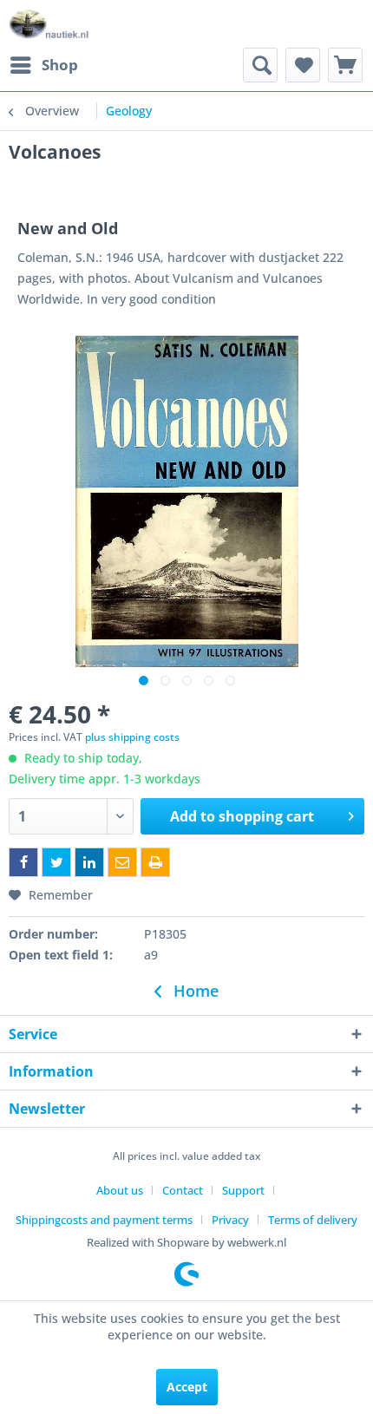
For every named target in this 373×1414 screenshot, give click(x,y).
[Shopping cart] (345, 65)
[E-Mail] (122, 862)
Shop (60, 65)
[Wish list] (302, 65)
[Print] (155, 862)
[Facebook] (23, 862)
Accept (187, 1386)
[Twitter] (56, 862)
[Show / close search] (260, 65)
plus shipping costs (132, 737)
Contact (182, 1190)
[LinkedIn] (89, 862)
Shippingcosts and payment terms (104, 1219)
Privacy (230, 1219)
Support (243, 1190)
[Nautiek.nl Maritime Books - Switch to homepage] (49, 24)
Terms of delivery (312, 1219)
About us (119, 1190)
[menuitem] (43, 65)
